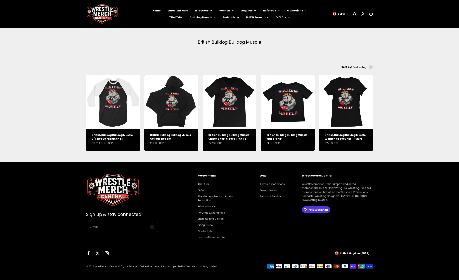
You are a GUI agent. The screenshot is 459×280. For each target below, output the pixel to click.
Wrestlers (202, 10)
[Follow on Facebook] (88, 253)
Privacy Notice (207, 206)
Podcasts (229, 17)
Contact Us (205, 231)
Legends (246, 10)
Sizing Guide (205, 225)
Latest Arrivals (178, 10)
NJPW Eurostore (257, 17)
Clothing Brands (201, 17)
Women (224, 10)
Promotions (295, 10)
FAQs (201, 190)
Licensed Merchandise (212, 237)
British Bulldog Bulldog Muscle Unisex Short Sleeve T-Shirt (228, 137)
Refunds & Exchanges (211, 212)
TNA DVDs (176, 17)
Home (157, 10)
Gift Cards (283, 17)
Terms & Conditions (272, 184)
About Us (203, 184)
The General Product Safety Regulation (215, 198)
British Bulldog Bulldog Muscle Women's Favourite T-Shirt (345, 137)
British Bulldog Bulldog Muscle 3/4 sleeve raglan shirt (112, 137)
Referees (269, 10)
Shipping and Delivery (211, 219)
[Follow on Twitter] (97, 253)
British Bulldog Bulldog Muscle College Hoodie (170, 137)
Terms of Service (270, 196)
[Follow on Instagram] (106, 253)
